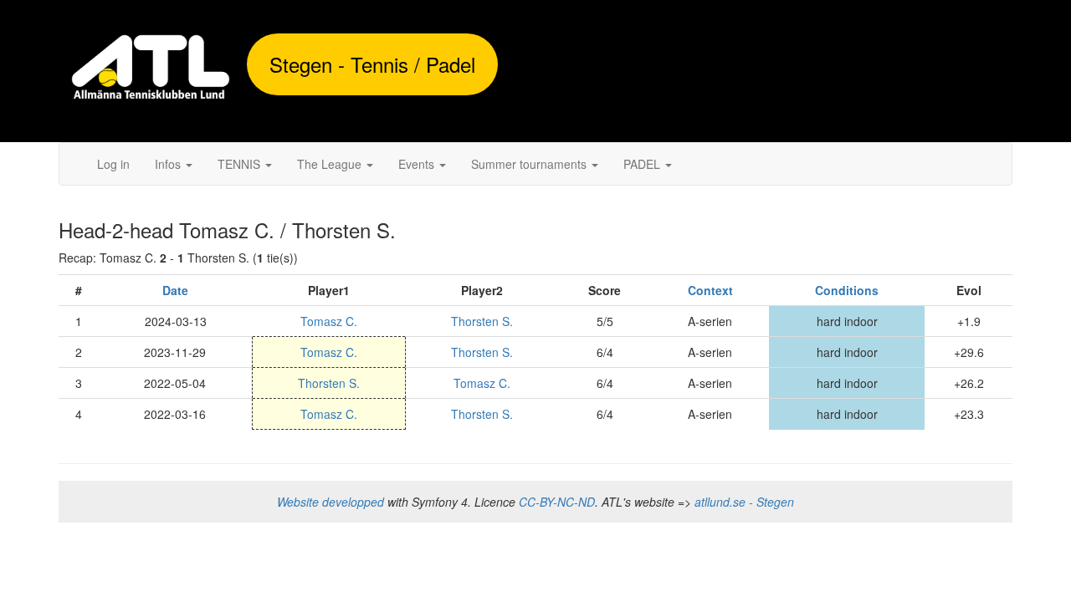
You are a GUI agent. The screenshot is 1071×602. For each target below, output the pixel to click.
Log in (113, 164)
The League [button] (331, 164)
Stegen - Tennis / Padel (372, 64)
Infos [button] (169, 164)
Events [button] (418, 164)
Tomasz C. (328, 321)
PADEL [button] (643, 164)
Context (710, 290)
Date (175, 290)
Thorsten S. (482, 321)
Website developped (330, 501)
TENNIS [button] (241, 164)
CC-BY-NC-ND (557, 501)
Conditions (847, 290)
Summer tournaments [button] (530, 164)
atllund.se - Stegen (744, 501)
